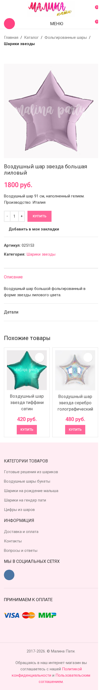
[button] (27, 429)
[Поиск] (9, 23)
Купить (39, 216)
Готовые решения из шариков (31, 472)
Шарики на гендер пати (25, 500)
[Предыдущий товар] (7, 55)
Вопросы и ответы (20, 550)
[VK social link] (9, 575)
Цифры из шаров (19, 509)
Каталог (31, 37)
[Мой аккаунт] (6, 9)
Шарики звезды (19, 43)
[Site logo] (51, 9)
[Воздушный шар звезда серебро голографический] (75, 370)
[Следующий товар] (19, 55)
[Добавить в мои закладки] (39, 357)
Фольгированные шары (65, 37)
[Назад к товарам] (13, 55)
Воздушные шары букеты (27, 481)
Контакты (13, 541)
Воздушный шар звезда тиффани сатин (27, 402)
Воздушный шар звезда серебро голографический (75, 403)
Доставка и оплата (21, 531)
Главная (11, 37)
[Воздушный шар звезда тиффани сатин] (27, 370)
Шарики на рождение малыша (31, 490)
